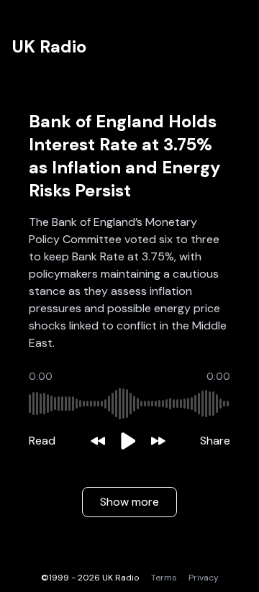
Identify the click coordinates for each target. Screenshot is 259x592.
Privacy (203, 577)
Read (42, 440)
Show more (129, 501)
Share (215, 440)
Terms (164, 577)
